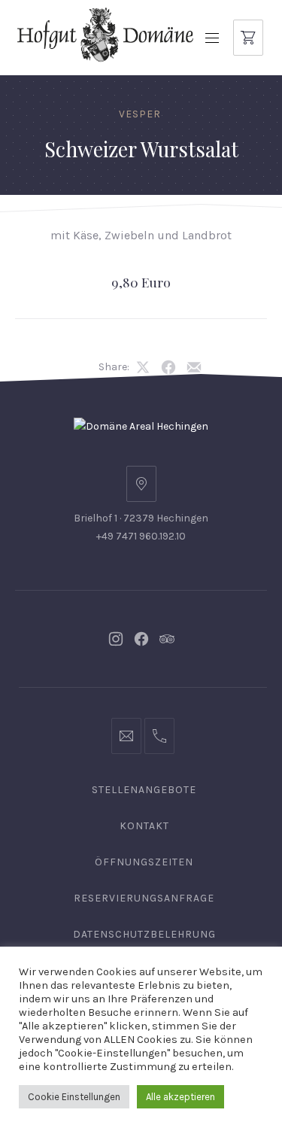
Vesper (140, 114)
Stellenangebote (144, 789)
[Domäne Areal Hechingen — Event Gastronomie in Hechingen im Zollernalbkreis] (105, 34)
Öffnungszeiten (144, 862)
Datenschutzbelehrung (144, 934)
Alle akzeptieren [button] (180, 1096)
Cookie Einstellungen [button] (74, 1096)
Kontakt (144, 825)
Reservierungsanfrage (144, 898)
